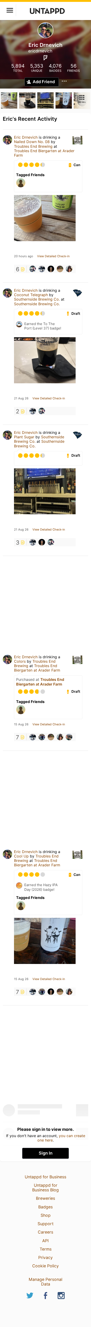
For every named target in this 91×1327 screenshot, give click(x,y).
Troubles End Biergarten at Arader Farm (44, 153)
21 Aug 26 (21, 398)
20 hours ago (23, 256)
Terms (46, 1249)
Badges (45, 1206)
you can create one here (61, 1137)
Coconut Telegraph (31, 294)
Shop (46, 1215)
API (45, 1240)
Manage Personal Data (45, 1281)
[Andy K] (41, 269)
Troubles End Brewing (33, 146)
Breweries (45, 1198)
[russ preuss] (51, 269)
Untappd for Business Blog (45, 1187)
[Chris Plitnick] (32, 269)
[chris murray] (69, 737)
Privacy (45, 1257)
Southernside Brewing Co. (37, 299)
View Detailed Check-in (53, 256)
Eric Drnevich (26, 137)
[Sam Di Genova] (41, 737)
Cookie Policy (45, 1265)
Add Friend (44, 81)
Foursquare (45, 57)
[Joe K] (60, 269)
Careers (45, 1232)
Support (45, 1223)
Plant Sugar (24, 437)
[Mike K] (69, 269)
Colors (20, 661)
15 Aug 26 (21, 724)
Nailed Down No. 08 (32, 141)
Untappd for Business (45, 1176)
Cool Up (21, 856)
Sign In (45, 1153)
